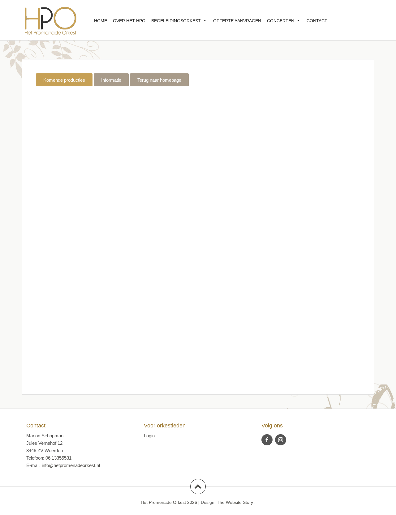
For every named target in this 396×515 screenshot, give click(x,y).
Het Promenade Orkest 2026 (169, 502)
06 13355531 (58, 458)
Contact (317, 20)
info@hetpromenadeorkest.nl (71, 465)
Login (149, 435)
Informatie (111, 80)
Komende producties (64, 80)
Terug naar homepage (159, 80)
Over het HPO (129, 20)
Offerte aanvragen (237, 20)
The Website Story (235, 502)
